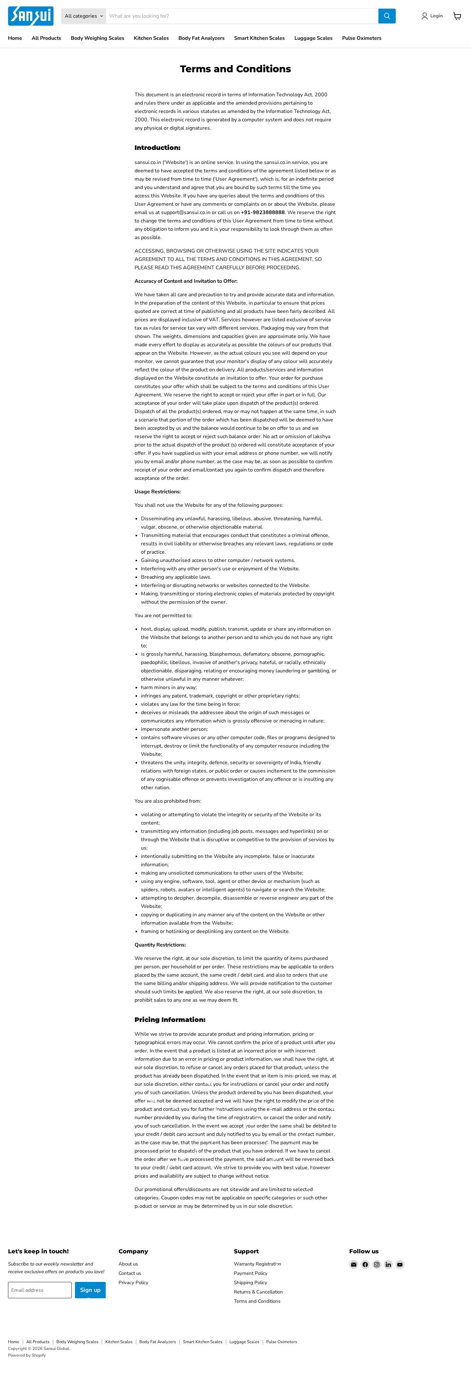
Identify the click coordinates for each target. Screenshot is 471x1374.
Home (15, 38)
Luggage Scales (313, 38)
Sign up (90, 1290)
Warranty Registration (257, 1264)
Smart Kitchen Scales (259, 38)
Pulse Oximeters (362, 38)
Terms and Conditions (257, 1301)
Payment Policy (251, 1273)
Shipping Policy (250, 1282)
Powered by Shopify (27, 1355)
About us (128, 1264)
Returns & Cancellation (258, 1292)
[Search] (387, 16)
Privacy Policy (133, 1282)
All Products (46, 38)
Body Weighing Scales (97, 38)
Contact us (130, 1273)
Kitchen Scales (151, 38)
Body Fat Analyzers (201, 38)
